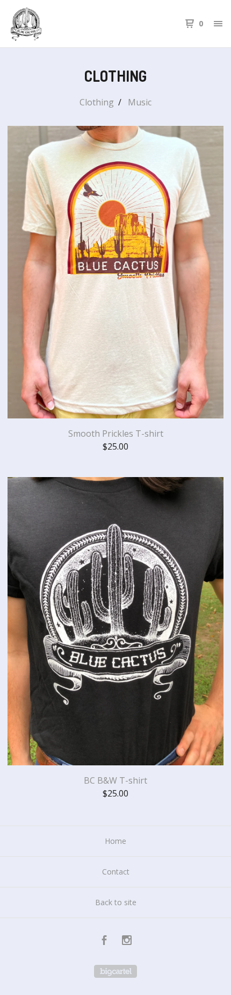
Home (115, 841)
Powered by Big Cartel (115, 971)
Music (139, 102)
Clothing (97, 102)
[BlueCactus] (62, 23)
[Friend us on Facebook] (104, 941)
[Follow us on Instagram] (127, 941)
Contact (115, 871)
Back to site (115, 902)
